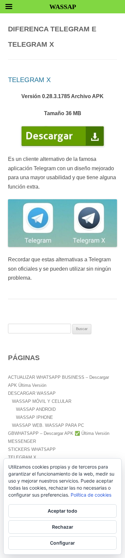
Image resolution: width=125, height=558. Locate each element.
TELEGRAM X (29, 79)
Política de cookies (91, 495)
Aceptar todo (62, 511)
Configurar (62, 543)
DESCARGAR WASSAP (32, 393)
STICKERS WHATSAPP (32, 449)
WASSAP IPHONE (34, 417)
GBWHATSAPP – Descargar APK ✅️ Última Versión (58, 433)
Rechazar (62, 527)
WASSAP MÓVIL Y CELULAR (41, 401)
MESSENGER (22, 441)
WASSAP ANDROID (36, 409)
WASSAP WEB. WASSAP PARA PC (48, 425)
